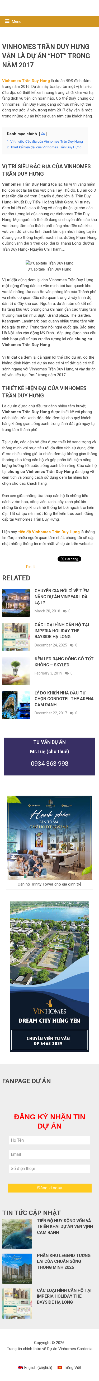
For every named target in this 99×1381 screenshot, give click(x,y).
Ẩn (43, 134)
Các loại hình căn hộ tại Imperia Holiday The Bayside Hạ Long (62, 630)
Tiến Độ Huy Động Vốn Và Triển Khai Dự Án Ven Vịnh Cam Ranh (65, 1226)
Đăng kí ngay (49, 1188)
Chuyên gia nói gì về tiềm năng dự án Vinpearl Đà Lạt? (62, 596)
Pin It (30, 566)
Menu (16, 21)
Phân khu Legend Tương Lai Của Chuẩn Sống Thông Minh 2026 (64, 1261)
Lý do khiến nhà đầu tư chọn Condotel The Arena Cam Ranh (64, 699)
